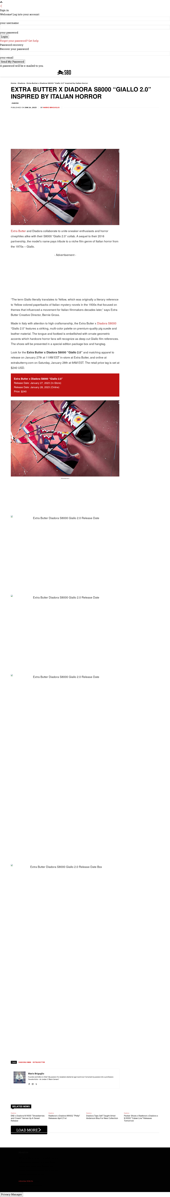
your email (6, 57)
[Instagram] (33, 1083)
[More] (84, 1094)
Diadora (21, 83)
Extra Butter (18, 231)
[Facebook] (29, 1083)
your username (9, 23)
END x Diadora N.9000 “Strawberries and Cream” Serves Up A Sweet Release (28, 1118)
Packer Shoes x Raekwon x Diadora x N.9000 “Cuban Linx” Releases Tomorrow (141, 1118)
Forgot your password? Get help (19, 40)
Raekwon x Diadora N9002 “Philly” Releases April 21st (64, 1116)
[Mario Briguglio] (20, 1078)
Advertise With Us (26, 1181)
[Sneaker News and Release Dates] (62, 72)
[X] (36, 1083)
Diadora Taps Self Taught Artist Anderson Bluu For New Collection (102, 1116)
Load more (27, 1130)
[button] (156, 72)
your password (9, 32)
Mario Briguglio (51, 107)
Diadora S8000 (106, 323)
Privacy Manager (11, 1194)
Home (13, 83)
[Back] (1, 6)
